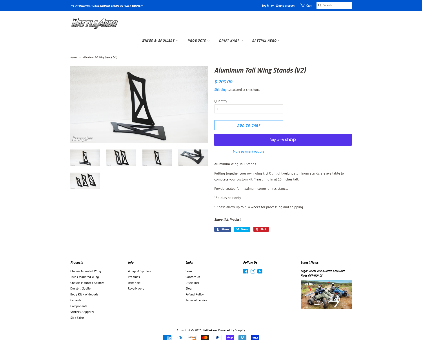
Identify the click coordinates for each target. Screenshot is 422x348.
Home (73, 57)
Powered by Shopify (231, 330)
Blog (189, 288)
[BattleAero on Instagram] (252, 272)
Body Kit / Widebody (84, 294)
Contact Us (193, 277)
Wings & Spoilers (158, 40)
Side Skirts (77, 318)
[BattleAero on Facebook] (245, 272)
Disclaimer (192, 283)
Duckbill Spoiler (81, 288)
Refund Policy (195, 294)
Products (197, 40)
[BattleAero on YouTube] (259, 272)
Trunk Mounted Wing (84, 277)
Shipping (220, 89)
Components (78, 306)
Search (190, 271)
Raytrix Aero (265, 40)
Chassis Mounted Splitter (87, 283)
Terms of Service (196, 300)
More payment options (248, 151)
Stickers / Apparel (82, 312)
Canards (75, 300)
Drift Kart (229, 40)
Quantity (220, 101)
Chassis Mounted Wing (85, 271)
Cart (308, 5)
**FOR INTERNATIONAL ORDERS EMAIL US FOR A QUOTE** (106, 5)
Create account (285, 5)
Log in (265, 5)
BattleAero (210, 330)
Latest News (309, 262)
